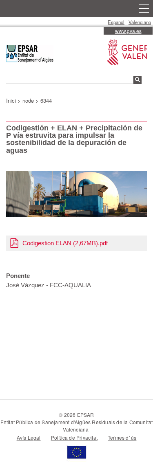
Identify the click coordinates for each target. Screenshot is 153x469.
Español (116, 22)
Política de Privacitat (74, 437)
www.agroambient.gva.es (125, 48)
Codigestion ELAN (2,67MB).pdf (65, 243)
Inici (11, 100)
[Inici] (29, 55)
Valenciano (140, 22)
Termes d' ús (122, 437)
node (28, 100)
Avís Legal (29, 437)
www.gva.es (128, 30)
